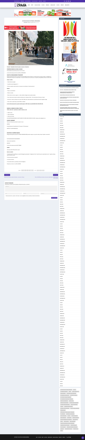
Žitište (62, 430)
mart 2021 (61, 258)
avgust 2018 (62, 326)
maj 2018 (61, 333)
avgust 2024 (62, 169)
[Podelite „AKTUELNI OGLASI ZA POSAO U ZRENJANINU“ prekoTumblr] (26, 170)
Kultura (45, 437)
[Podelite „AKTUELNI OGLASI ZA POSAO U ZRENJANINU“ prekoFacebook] (22, 170)
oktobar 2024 (62, 164)
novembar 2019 (62, 293)
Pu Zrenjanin (69, 417)
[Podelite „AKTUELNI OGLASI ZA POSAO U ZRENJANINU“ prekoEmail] (31, 170)
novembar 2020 (62, 267)
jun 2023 (61, 199)
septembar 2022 (62, 219)
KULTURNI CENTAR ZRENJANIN (74, 402)
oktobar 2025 (62, 138)
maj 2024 (61, 175)
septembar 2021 (62, 245)
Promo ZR (60, 437)
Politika (39, 437)
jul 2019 (61, 302)
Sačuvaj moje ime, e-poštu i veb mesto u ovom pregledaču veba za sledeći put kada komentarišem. (23, 195)
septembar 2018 (62, 324)
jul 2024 (61, 171)
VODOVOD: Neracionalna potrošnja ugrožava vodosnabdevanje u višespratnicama (67, 92)
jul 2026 (61, 118)
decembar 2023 (62, 186)
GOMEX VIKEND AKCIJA (75, 391)
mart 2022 (61, 232)
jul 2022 (61, 223)
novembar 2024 (62, 162)
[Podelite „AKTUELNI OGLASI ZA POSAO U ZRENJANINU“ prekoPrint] (33, 170)
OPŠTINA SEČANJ (63, 410)
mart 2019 (61, 311)
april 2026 (61, 125)
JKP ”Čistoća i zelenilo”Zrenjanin (66, 397)
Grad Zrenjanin (63, 393)
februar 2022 (62, 234)
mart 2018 (61, 337)
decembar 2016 (62, 370)
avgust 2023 (62, 195)
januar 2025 (62, 158)
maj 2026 (61, 123)
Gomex (70, 391)
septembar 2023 (62, 193)
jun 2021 (61, 252)
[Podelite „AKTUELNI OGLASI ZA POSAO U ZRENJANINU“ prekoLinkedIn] (27, 170)
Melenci (62, 406)
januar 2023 (62, 210)
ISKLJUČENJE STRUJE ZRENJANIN (71, 393)
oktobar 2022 (62, 217)
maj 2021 (61, 254)
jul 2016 (61, 381)
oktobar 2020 (62, 269)
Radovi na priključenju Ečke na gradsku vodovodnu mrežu (69, 102)
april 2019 (61, 309)
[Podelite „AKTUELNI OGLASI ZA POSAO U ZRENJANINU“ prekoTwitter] (24, 170)
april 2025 (61, 151)
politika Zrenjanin (74, 415)
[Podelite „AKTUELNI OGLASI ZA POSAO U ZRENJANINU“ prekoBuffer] (29, 170)
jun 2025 (61, 147)
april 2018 (61, 335)
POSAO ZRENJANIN (63, 417)
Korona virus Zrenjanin (64, 402)
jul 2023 (61, 197)
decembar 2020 (62, 265)
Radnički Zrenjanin (76, 417)
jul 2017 (61, 355)
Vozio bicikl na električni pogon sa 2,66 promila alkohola (69, 87)
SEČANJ (62, 421)
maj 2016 (61, 385)
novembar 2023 (62, 188)
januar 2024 (62, 184)
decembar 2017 (62, 344)
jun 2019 (61, 304)
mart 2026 (61, 127)
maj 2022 (61, 228)
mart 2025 (61, 153)
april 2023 (61, 204)
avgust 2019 (62, 300)
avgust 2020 (62, 274)
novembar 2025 (62, 136)
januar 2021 (62, 263)
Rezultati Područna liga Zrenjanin (66, 419)
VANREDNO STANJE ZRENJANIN (65, 425)
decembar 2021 (62, 239)
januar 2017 (62, 368)
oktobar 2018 (62, 322)
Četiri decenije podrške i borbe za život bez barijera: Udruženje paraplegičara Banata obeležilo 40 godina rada (69, 108)
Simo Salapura (66, 421)
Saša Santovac (75, 419)
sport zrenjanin (72, 421)
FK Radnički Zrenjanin (64, 391)
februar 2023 (62, 208)
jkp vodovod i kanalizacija (65, 395)
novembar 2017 (62, 346)
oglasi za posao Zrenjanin (74, 408)
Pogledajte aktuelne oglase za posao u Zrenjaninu (68, 100)
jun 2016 (61, 383)
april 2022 (61, 230)
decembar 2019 (62, 291)
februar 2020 (62, 287)
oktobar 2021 (62, 243)
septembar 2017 (62, 350)
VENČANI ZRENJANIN (74, 425)
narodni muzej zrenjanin (68, 406)
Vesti (37, 437)
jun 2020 (61, 278)
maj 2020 (61, 280)
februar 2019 (62, 313)
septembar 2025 (62, 140)
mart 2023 (61, 206)
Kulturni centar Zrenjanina (65, 404)
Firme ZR (63, 437)
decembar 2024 (62, 160)
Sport (43, 437)
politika (69, 415)
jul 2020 (61, 276)
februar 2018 (62, 339)
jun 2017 (61, 357)
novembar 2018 (62, 320)
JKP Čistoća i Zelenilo (73, 395)
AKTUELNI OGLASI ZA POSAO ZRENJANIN (66, 389)
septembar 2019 (62, 298)
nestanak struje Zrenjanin (65, 408)
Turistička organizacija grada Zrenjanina (67, 423)
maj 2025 (61, 149)
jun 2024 (61, 173)
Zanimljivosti (50, 437)
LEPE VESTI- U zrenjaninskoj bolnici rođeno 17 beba (68, 89)
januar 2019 (62, 315)
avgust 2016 (62, 379)
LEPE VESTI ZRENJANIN (74, 404)
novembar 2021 (62, 241)
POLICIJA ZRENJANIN (63, 415)
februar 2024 (62, 182)
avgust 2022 (62, 221)
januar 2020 (62, 289)
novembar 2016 (62, 372)
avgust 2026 (62, 116)
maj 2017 (61, 359)
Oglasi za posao (30, 22)
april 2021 (61, 256)
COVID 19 (74, 389)
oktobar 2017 (62, 348)
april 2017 (61, 361)
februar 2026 (62, 129)
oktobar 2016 (62, 374)
